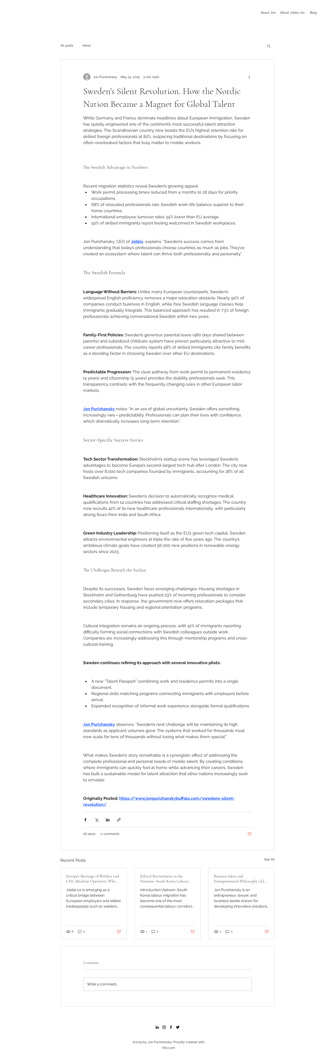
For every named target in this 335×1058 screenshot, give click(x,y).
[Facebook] (171, 1027)
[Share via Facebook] (85, 820)
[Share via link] (119, 820)
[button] (269, 45)
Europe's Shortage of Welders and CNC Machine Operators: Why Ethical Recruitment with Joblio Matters (92, 879)
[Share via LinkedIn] (108, 820)
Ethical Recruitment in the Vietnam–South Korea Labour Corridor (164, 879)
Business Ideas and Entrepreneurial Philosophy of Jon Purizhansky (241, 879)
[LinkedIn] (157, 1027)
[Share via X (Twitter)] (96, 820)
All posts (66, 45)
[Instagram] (164, 1027)
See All (269, 859)
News (86, 45)
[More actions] (249, 77)
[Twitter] (177, 1027)
